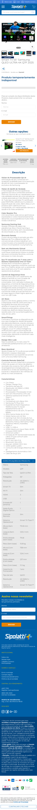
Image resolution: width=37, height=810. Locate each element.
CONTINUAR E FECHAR (18, 807)
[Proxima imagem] (33, 32)
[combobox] (18, 12)
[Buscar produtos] (33, 12)
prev (1, 145)
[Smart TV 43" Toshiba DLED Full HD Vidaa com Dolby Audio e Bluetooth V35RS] (8, 145)
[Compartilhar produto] (3, 69)
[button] (18, 32)
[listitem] (4, 53)
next (35, 145)
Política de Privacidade (20, 802)
